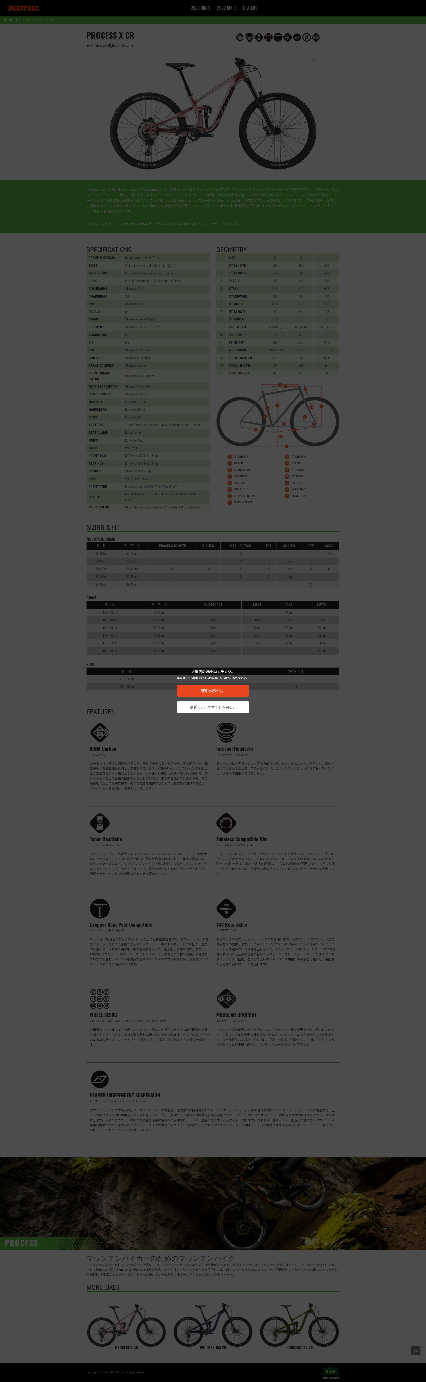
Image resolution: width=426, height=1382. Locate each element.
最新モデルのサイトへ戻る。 (213, 707)
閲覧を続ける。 (213, 690)
